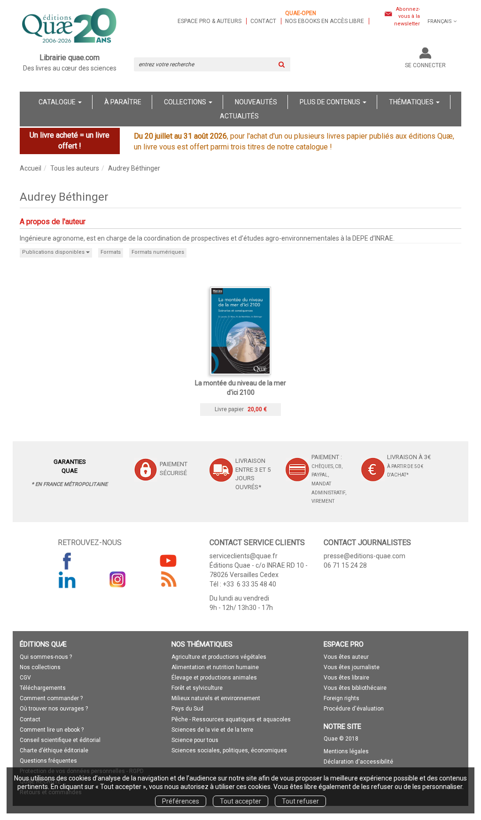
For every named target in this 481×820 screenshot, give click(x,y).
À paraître (122, 102)
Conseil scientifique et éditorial (60, 740)
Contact (263, 21)
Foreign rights (341, 698)
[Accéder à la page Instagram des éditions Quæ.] (118, 579)
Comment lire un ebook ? (52, 729)
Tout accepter (240, 801)
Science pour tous (194, 740)
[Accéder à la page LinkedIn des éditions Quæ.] (67, 579)
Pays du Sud (187, 708)
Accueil (30, 168)
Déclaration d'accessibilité (358, 761)
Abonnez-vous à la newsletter (407, 16)
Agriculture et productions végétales (218, 657)
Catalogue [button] (58, 102)
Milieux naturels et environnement (215, 698)
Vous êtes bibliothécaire (355, 688)
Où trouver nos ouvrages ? (54, 708)
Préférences (180, 801)
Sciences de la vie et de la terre (212, 729)
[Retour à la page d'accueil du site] (70, 26)
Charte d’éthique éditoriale (54, 750)
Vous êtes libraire (346, 677)
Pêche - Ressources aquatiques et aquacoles (231, 719)
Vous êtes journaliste (352, 667)
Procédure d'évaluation (354, 708)
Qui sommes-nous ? (46, 657)
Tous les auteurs (74, 168)
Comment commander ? (51, 698)
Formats (111, 252)
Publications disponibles (54, 252)
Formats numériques (158, 252)
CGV (25, 677)
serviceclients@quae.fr (243, 556)
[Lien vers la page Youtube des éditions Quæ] (168, 560)
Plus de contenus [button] (331, 102)
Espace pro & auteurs (209, 21)
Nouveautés (256, 102)
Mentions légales (346, 751)
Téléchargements (43, 688)
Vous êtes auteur (346, 657)
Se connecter (425, 65)
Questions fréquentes (48, 761)
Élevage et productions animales (214, 677)
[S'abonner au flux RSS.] (168, 579)
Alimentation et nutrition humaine (215, 667)
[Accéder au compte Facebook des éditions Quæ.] (67, 560)
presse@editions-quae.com (364, 556)
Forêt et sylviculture (197, 688)
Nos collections (40, 667)
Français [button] (439, 21)
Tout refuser (300, 801)
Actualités (239, 116)
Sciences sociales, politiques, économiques (229, 750)
